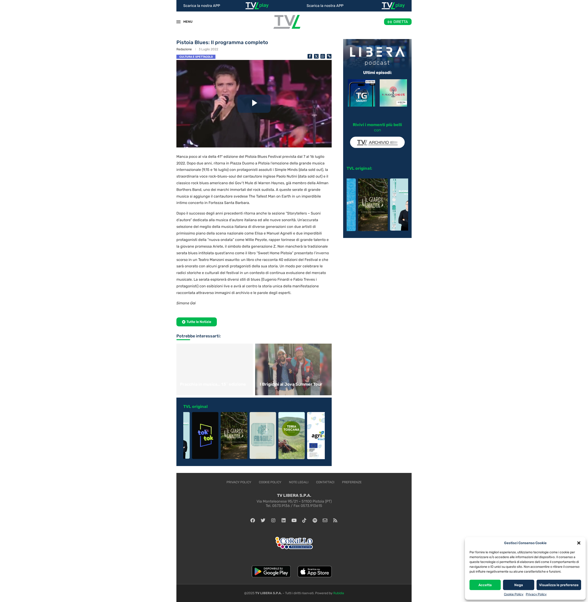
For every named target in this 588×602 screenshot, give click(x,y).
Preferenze (352, 482)
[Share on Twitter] (316, 56)
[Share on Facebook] (310, 56)
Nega (518, 585)
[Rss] (335, 520)
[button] (579, 543)
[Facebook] (252, 520)
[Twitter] (263, 520)
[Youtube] (294, 520)
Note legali (298, 482)
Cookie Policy (513, 594)
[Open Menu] (178, 22)
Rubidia (338, 593)
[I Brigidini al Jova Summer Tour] (294, 369)
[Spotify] (314, 520)
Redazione (184, 49)
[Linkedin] (283, 520)
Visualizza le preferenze (559, 585)
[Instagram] (273, 520)
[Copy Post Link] (329, 56)
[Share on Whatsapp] (322, 56)
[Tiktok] (304, 520)
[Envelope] (325, 520)
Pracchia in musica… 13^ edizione (213, 384)
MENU (185, 22)
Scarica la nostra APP (201, 5)
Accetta (485, 585)
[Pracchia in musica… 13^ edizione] (214, 369)
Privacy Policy (536, 594)
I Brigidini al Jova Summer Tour (291, 384)
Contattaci (325, 482)
